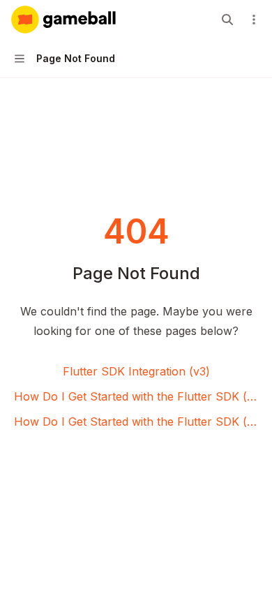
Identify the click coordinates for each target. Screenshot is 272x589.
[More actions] (254, 19)
